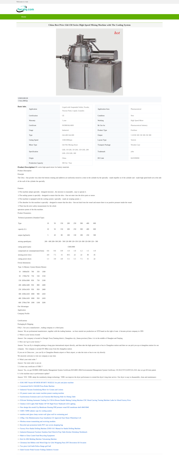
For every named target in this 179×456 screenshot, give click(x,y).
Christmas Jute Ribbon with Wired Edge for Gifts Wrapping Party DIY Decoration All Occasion (53, 443)
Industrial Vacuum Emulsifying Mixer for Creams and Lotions (41, 390)
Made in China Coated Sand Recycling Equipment (37, 436)
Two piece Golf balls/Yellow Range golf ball (35, 446)
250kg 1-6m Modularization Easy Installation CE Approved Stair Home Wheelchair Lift (50, 418)
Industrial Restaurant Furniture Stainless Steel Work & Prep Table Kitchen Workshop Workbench (53, 432)
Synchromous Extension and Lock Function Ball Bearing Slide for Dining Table (47, 397)
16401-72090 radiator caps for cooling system (36, 411)
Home (23, 17)
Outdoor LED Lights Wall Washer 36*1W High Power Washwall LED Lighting (47, 404)
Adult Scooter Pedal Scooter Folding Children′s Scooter (39, 450)
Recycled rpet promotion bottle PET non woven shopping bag (41, 425)
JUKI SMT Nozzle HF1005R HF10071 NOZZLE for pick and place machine (47, 383)
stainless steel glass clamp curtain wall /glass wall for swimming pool (44, 414)
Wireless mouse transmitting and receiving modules (37, 421)
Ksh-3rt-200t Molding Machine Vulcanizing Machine (38, 439)
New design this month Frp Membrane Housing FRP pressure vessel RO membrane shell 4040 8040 (54, 407)
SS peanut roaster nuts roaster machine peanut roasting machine (42, 393)
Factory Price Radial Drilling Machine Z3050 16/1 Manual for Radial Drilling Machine (50, 428)
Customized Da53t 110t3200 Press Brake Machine (37, 386)
